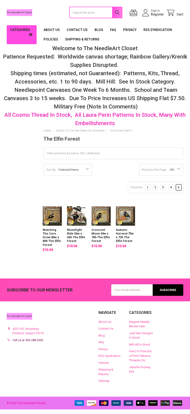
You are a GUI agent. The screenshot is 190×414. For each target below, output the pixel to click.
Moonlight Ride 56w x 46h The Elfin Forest (76, 235)
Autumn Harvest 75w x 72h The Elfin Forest (125, 235)
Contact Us (77, 30)
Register (157, 14)
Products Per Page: (154, 169)
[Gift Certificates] (134, 12)
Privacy (129, 30)
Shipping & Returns (82, 39)
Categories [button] (20, 30)
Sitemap (104, 381)
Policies (51, 39)
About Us (52, 30)
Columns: (136, 187)
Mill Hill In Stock (139, 344)
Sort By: (51, 169)
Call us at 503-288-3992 (28, 340)
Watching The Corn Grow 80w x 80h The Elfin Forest (52, 237)
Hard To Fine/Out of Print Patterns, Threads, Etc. (140, 355)
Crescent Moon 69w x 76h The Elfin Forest (101, 235)
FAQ (113, 30)
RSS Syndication (157, 30)
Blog (99, 30)
